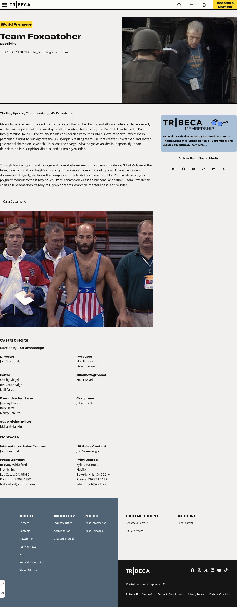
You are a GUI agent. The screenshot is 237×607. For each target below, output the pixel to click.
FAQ (21, 554)
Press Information (95, 523)
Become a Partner (137, 523)
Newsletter (26, 538)
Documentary (37, 113)
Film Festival (185, 523)
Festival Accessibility (32, 562)
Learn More (198, 145)
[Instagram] (173, 169)
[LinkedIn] (213, 169)
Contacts (24, 531)
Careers (24, 523)
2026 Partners (134, 531)
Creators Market (64, 538)
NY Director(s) (62, 113)
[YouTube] (193, 169)
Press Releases (93, 531)
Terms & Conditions (170, 594)
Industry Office (63, 523)
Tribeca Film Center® (139, 594)
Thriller (5, 113)
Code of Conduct (219, 594)
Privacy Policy (195, 594)
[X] (223, 169)
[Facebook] (183, 169)
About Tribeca (28, 570)
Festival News (27, 546)
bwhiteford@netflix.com (17, 484)
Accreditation (62, 531)
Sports (18, 113)
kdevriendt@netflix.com (93, 484)
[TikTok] (203, 169)
